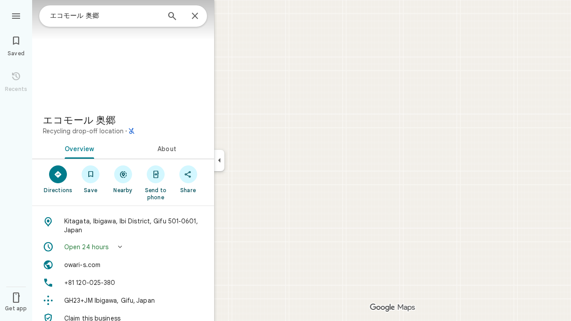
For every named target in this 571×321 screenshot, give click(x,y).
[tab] (77, 148)
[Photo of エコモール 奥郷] (123, 53)
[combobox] (105, 15)
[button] (123, 247)
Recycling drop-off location (83, 131)
